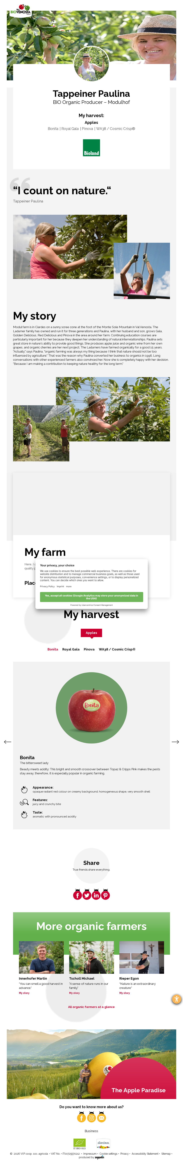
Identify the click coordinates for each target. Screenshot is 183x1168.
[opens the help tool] (176, 999)
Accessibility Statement (145, 1153)
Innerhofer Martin (33, 978)
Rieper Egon (129, 978)
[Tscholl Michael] (91, 957)
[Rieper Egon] (141, 957)
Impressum (90, 1153)
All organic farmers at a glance (91, 1007)
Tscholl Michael (81, 978)
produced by (87, 1157)
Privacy (124, 1153)
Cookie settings (108, 1153)
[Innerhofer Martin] (41, 957)
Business (91, 1131)
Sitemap (166, 1153)
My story (24, 993)
